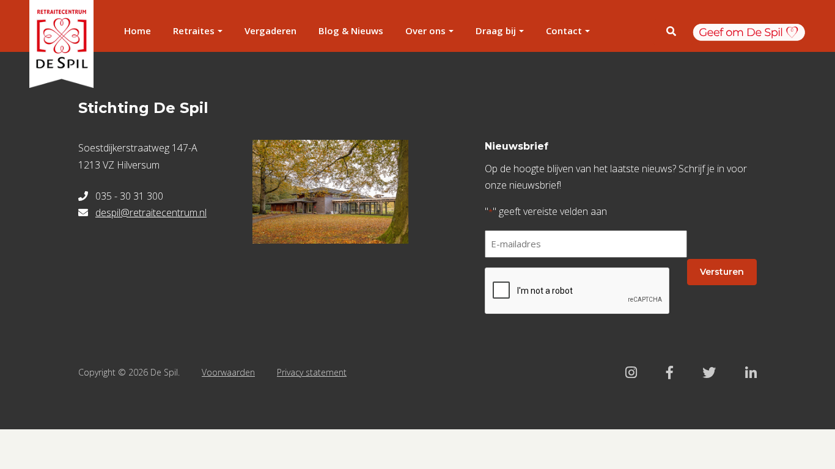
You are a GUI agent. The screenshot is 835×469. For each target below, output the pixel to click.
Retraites (194, 30)
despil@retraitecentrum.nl (151, 212)
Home (137, 30)
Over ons (425, 30)
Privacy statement (312, 372)
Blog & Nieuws (350, 30)
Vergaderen (270, 30)
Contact (564, 30)
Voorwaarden (228, 372)
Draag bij (496, 30)
